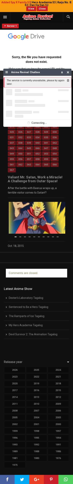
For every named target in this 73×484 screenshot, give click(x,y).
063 (29, 164)
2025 (36, 369)
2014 (15, 397)
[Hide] (68, 72)
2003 (58, 417)
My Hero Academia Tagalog (26, 325)
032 (20, 137)
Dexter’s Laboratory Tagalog (26, 297)
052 (37, 153)
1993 (15, 444)
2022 (36, 376)
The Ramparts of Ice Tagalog (26, 316)
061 (12, 164)
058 (37, 159)
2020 (15, 383)
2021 (58, 376)
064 (37, 164)
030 (55, 132)
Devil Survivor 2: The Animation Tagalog (33, 334)
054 (55, 153)
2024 (58, 369)
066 (55, 164)
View (31, 8)
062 (20, 164)
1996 (15, 437)
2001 (36, 424)
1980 (36, 458)
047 (46, 148)
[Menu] (6, 72)
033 (29, 137)
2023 (15, 376)
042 (55, 143)
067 (12, 170)
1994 (58, 437)
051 (29, 153)
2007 (36, 410)
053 (46, 153)
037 (12, 143)
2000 (58, 424)
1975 (15, 464)
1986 (58, 451)
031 (12, 137)
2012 (58, 397)
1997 (58, 431)
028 (37, 132)
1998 (36, 431)
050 (20, 153)
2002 (15, 424)
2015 (58, 390)
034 (37, 137)
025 (12, 132)
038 (20, 143)
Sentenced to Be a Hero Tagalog (28, 307)
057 (29, 159)
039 (29, 143)
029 (46, 132)
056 (20, 159)
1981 (15, 458)
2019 (36, 383)
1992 (36, 444)
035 (46, 137)
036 (55, 137)
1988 (36, 451)
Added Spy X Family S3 (16, 2)
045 (29, 148)
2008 (15, 410)
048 (55, 148)
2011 (15, 403)
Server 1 (11, 26)
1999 (15, 431)
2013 (36, 397)
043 (12, 148)
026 (20, 132)
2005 (15, 417)
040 (37, 143)
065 (46, 164)
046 (37, 148)
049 (12, 153)
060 (55, 159)
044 (20, 148)
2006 (58, 410)
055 (12, 159)
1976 (58, 458)
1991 (58, 444)
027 (29, 132)
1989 (15, 451)
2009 (58, 403)
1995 (36, 437)
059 (46, 159)
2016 (36, 390)
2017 (15, 390)
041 (46, 143)
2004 (36, 417)
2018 (58, 383)
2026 (15, 369)
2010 (36, 403)
